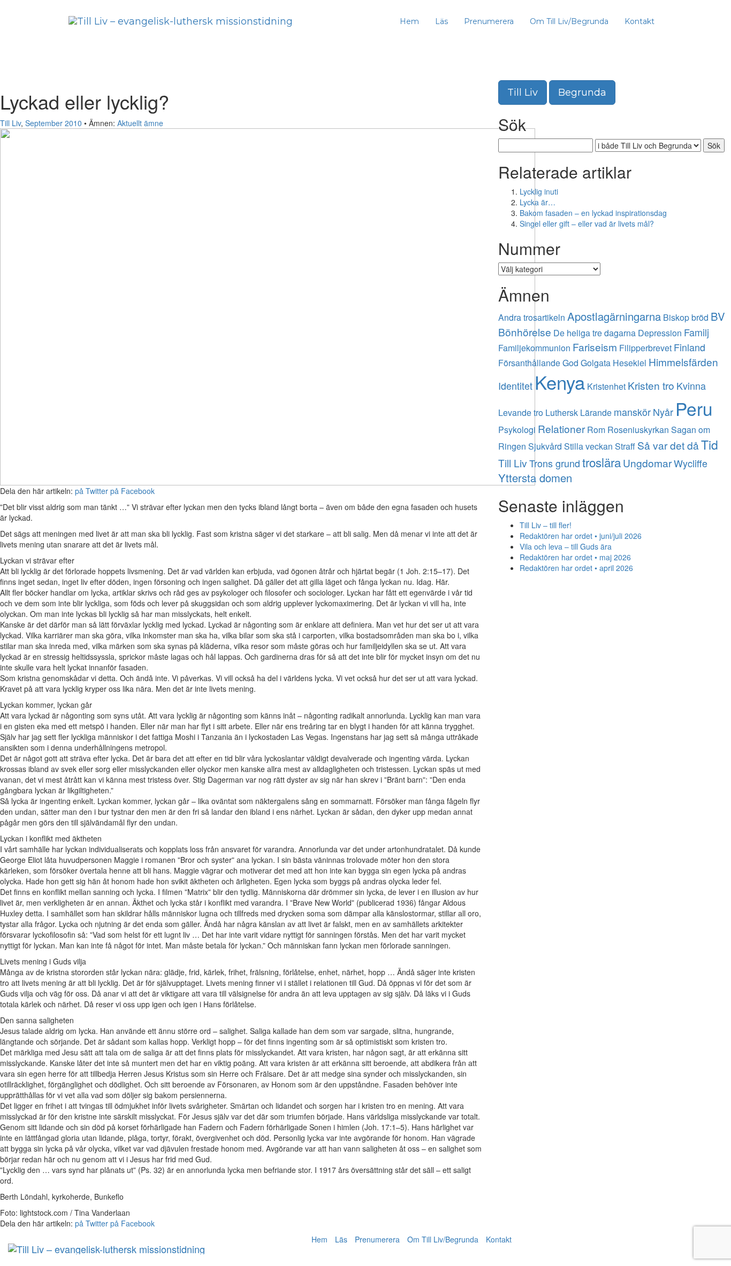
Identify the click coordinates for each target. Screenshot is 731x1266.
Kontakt (639, 21)
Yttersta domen (535, 477)
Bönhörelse (524, 332)
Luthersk (561, 412)
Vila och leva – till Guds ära (566, 546)
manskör (632, 412)
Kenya (560, 381)
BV (718, 316)
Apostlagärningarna (614, 316)
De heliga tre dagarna (594, 333)
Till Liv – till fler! (546, 525)
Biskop (676, 317)
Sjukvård (545, 446)
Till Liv (10, 123)
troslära (601, 461)
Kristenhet (606, 386)
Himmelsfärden (683, 361)
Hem (409, 21)
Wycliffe (690, 463)
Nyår (663, 412)
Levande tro (520, 412)
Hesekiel (629, 363)
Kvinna (691, 385)
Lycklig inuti (539, 191)
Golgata (596, 363)
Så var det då (668, 445)
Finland (689, 347)
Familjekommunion (534, 348)
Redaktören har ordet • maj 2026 (575, 557)
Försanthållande (529, 363)
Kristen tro (651, 385)
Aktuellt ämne (140, 123)
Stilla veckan (588, 446)
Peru (694, 408)
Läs (441, 21)
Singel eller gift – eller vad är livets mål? (587, 223)
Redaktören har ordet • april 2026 (576, 567)
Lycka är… (537, 202)
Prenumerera (489, 21)
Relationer (561, 428)
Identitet (515, 385)
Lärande (596, 412)
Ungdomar (647, 463)
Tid (709, 444)
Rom (596, 429)
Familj (696, 332)
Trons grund (554, 463)
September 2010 (53, 123)
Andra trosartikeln (531, 317)
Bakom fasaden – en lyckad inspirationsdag (593, 212)
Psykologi (517, 429)
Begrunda (582, 92)
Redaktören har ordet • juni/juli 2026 (581, 535)
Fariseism (595, 346)
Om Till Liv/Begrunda (569, 21)
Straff (625, 446)
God (570, 363)
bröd (700, 317)
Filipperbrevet (645, 348)
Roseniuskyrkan (638, 429)
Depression (660, 333)
